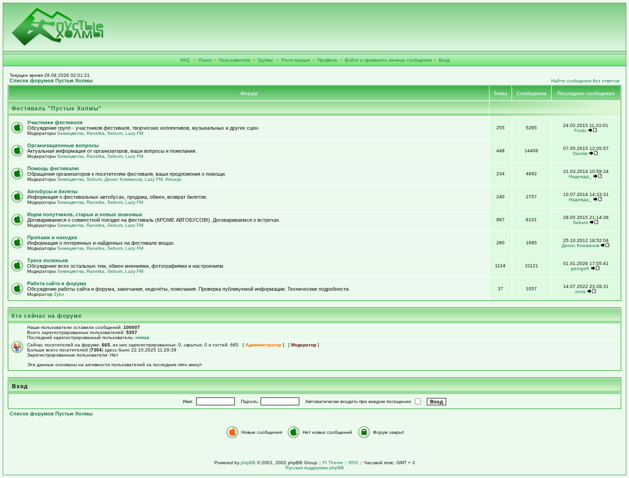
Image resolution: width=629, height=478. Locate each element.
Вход (444, 60)
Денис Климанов (123, 179)
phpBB (248, 462)
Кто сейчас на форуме (47, 316)
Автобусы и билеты (52, 191)
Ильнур (173, 179)
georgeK (580, 268)
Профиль (327, 60)
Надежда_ (580, 176)
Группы (265, 60)
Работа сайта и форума (56, 283)
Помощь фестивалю (53, 168)
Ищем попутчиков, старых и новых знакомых (84, 214)
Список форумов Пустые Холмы (51, 80)
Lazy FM (134, 133)
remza (142, 337)
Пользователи (234, 60)
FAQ (185, 60)
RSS (353, 462)
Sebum (114, 133)
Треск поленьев (47, 260)
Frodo (580, 130)
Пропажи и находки (52, 237)
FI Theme (333, 462)
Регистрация (295, 60)
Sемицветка (70, 133)
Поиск (204, 60)
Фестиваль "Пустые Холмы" (57, 108)
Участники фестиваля (54, 122)
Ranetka (96, 133)
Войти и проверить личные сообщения (388, 60)
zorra (580, 291)
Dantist (580, 153)
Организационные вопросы (63, 145)
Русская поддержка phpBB (314, 467)
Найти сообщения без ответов (585, 80)
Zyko (59, 294)
